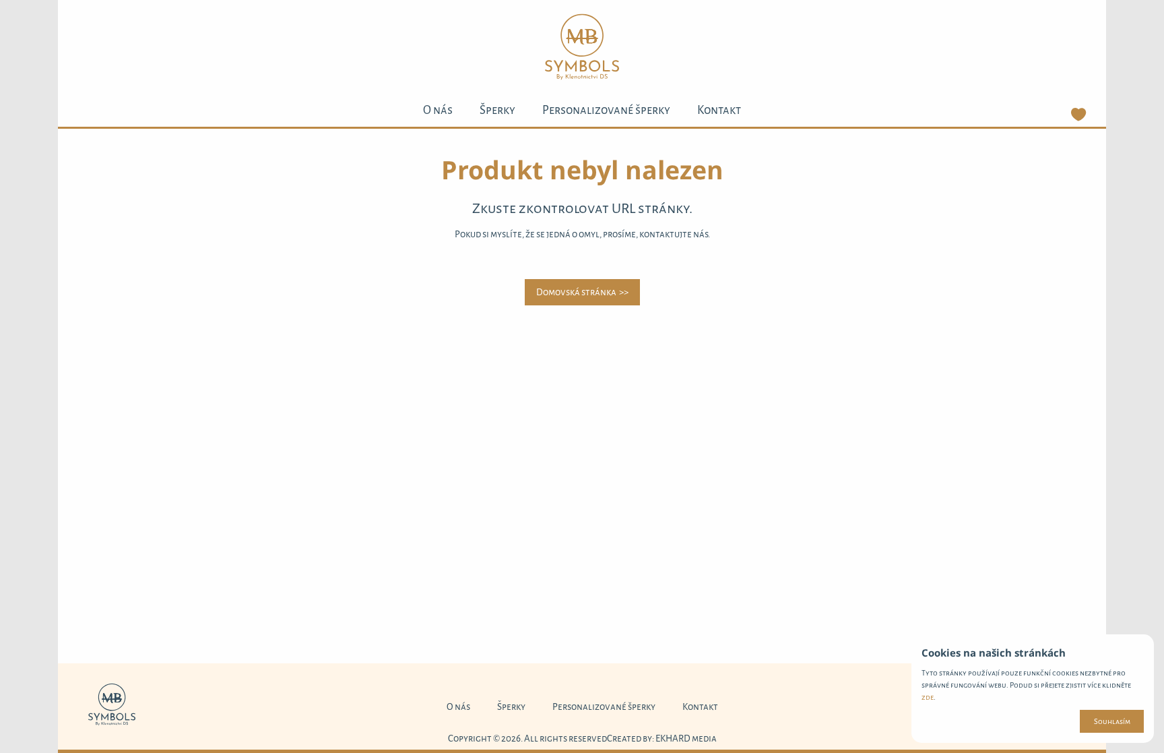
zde (928, 697)
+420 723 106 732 (1032, 707)
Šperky (497, 110)
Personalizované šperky (606, 110)
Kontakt (719, 110)
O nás (438, 110)
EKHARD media (686, 738)
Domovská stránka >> (582, 292)
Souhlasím (1112, 721)
